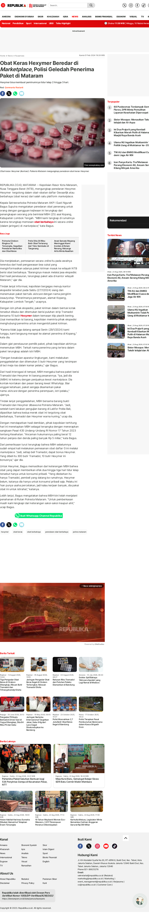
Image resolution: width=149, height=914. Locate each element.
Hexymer (26, 315)
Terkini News (114, 235)
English (46, 861)
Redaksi (25, 879)
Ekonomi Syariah (24, 16)
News (10, 56)
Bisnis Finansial (104, 16)
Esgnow (4, 861)
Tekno (24, 857)
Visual (24, 861)
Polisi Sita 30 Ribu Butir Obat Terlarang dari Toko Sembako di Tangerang (38, 245)
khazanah (53, 16)
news (75, 16)
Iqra (23, 849)
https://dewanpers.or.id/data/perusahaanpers (23, 898)
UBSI (51, 23)
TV (142, 16)
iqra (65, 16)
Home (2, 56)
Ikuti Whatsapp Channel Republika (41, 515)
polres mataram (79, 532)
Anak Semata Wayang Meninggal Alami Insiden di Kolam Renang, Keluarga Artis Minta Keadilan (64, 246)
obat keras (17, 532)
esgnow (121, 16)
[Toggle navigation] (3, 5)
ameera (6, 16)
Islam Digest (48, 849)
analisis (86, 16)
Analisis (25, 853)
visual (133, 16)
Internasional (40, 23)
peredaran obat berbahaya (56, 532)
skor (40, 16)
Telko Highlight (63, 23)
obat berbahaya (44, 221)
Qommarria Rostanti (14, 87)
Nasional (6, 23)
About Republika (7, 879)
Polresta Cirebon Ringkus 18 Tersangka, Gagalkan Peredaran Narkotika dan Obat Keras (12, 246)
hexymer (5, 532)
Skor (45, 845)
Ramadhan (26, 865)
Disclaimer (5, 883)
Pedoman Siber (50, 879)
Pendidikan (18, 23)
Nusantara (19, 56)
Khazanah (4, 849)
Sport (28, 23)
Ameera (3, 845)
